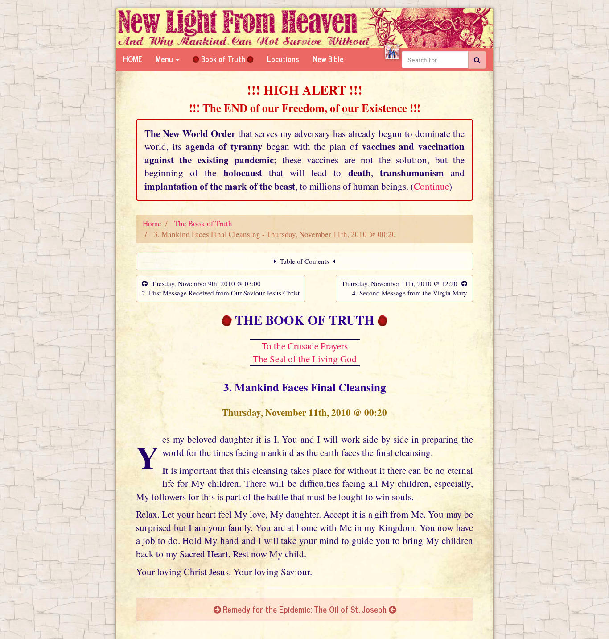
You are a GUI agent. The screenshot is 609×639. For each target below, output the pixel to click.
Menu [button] (165, 59)
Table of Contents (304, 261)
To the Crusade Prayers (305, 346)
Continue (431, 186)
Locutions (283, 59)
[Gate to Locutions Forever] (392, 52)
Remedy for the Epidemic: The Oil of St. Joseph (305, 609)
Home (132, 59)
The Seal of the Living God (305, 359)
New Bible (328, 59)
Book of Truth (223, 59)
